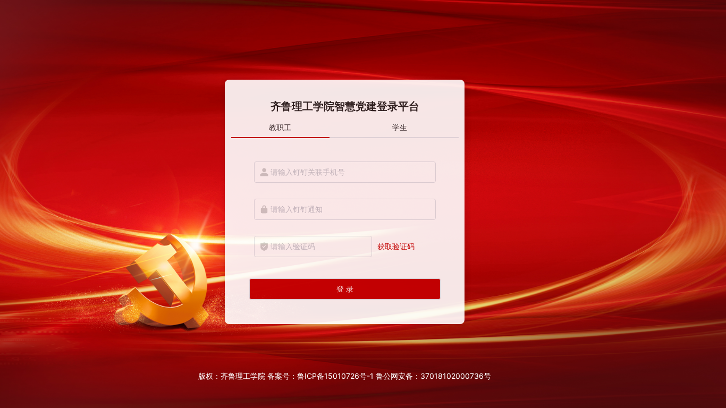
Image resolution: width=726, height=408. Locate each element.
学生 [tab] (399, 127)
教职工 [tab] (280, 127)
